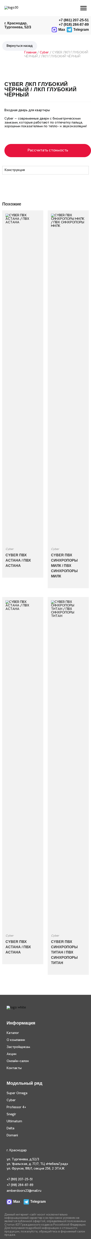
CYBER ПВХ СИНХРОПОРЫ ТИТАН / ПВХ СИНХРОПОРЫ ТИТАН (64, 952)
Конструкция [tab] (15, 170)
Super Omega (17, 1093)
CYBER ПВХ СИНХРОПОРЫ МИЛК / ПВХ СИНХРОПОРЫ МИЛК (64, 565)
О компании (16, 1040)
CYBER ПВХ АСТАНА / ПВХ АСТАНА (18, 560)
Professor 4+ (16, 1107)
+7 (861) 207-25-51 (74, 20)
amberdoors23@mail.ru (24, 1191)
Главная (30, 52)
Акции (11, 1054)
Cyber (44, 52)
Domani (12, 1135)
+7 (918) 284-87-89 (20, 1185)
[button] (83, 8)
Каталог (13, 1033)
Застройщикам (18, 1047)
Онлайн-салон (18, 1061)
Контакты (14, 1068)
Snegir (11, 1114)
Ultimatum (14, 1121)
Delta (10, 1128)
